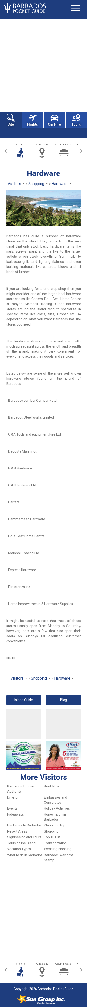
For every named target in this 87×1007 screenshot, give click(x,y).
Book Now (51, 786)
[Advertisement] (43, 65)
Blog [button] (63, 700)
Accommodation (64, 144)
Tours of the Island (21, 843)
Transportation (55, 843)
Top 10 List (52, 837)
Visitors (20, 144)
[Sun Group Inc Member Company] (41, 999)
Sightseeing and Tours (24, 837)
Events (12, 808)
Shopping (51, 831)
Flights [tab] (32, 124)
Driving (12, 797)
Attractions (42, 144)
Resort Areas (17, 831)
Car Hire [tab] (54, 124)
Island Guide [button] (23, 700)
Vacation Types (19, 849)
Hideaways (15, 814)
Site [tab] (11, 124)
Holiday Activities (57, 808)
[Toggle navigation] (75, 8)
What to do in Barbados (25, 855)
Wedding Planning (57, 849)
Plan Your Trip (54, 825)
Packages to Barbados (24, 825)
